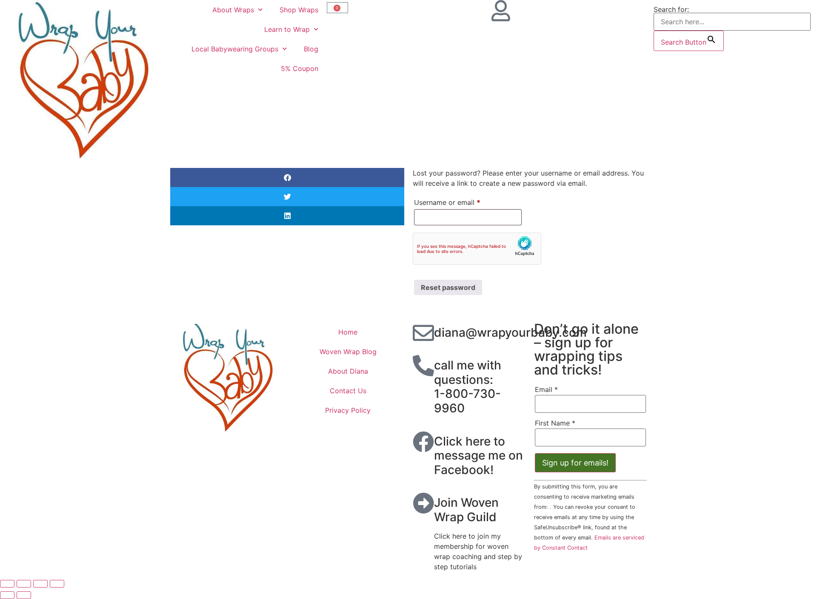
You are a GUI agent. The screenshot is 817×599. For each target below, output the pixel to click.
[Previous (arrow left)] (7, 595)
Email (546, 389)
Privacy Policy (348, 410)
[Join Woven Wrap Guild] (423, 503)
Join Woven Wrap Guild (466, 509)
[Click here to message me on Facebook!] (423, 441)
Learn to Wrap (287, 29)
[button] (287, 177)
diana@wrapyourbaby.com (510, 332)
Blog (311, 49)
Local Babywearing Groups (234, 49)
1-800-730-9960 (467, 400)
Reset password (448, 287)
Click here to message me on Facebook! (478, 455)
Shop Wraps (299, 10)
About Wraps (233, 10)
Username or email (461, 201)
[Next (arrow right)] (24, 595)
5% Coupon (299, 68)
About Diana (348, 371)
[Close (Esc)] (57, 584)
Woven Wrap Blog (348, 351)
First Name (555, 423)
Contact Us (348, 390)
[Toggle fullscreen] (24, 584)
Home (347, 332)
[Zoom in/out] (7, 584)
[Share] (40, 584)
